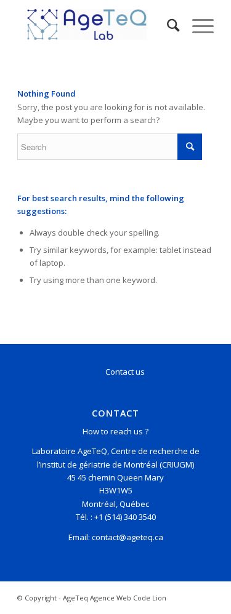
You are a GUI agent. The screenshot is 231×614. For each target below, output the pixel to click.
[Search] (167, 24)
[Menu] (197, 24)
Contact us (125, 371)
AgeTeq (75, 597)
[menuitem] (167, 24)
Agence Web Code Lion (128, 597)
